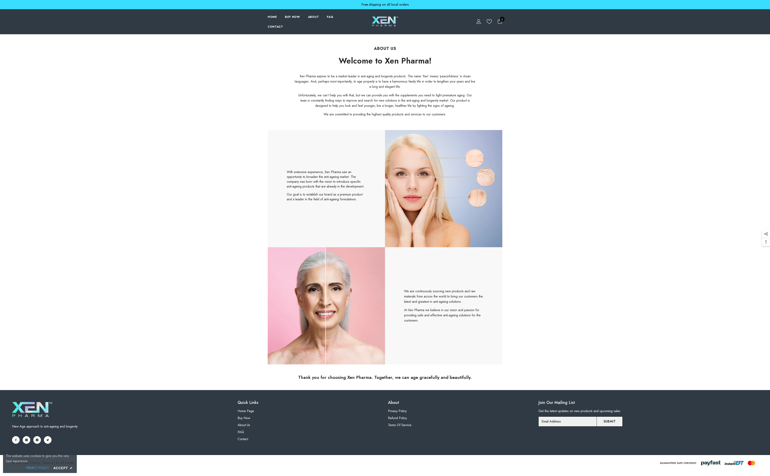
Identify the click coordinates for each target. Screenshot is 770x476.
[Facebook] (16, 440)
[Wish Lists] (489, 21)
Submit (610, 421)
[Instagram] (26, 440)
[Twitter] (48, 440)
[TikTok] (37, 440)
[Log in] (478, 21)
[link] (443, 188)
